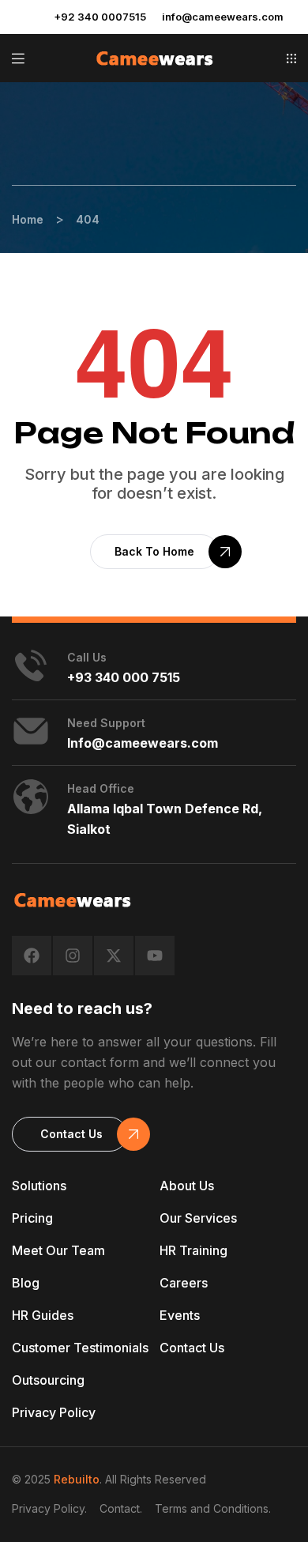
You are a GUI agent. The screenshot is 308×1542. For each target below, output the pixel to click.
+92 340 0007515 (100, 16)
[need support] (31, 731)
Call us (87, 657)
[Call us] (31, 665)
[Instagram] (72, 955)
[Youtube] (155, 955)
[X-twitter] (113, 955)
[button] (291, 58)
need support (106, 723)
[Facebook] (31, 955)
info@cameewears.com (223, 16)
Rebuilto (77, 1479)
